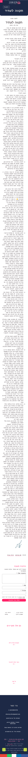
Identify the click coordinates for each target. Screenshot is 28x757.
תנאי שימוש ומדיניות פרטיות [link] (16, 739)
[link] (1, 1)
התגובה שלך (21, 573)
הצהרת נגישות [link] (11, 740)
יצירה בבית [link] (10, 555)
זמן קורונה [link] (18, 555)
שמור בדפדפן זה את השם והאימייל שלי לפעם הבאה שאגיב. (13, 597)
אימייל (23, 590)
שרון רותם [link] (10, 743)
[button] (24, 7)
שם (24, 585)
